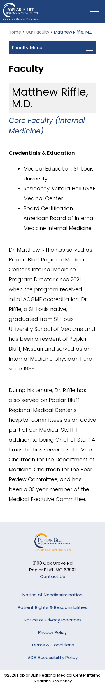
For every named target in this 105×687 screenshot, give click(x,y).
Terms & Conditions (52, 645)
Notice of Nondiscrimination (52, 595)
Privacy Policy (52, 632)
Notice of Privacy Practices (53, 620)
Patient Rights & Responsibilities (52, 607)
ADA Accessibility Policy (53, 657)
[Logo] (39, 11)
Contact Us (52, 576)
